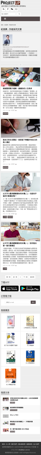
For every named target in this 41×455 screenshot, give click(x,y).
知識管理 (5, 113)
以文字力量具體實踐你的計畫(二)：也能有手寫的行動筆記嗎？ (20, 195)
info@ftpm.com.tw (24, 450)
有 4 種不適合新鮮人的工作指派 (19, 429)
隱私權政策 (21, 444)
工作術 (5, 217)
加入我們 (36, 444)
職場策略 (5, 167)
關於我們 (14, 444)
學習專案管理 (13, 410)
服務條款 (29, 444)
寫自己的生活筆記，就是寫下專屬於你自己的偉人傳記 (20, 141)
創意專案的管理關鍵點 (16, 407)
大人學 (8, 444)
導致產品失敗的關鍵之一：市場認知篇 (21, 421)
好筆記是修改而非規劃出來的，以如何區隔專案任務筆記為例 (24, 399)
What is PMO (14, 415)
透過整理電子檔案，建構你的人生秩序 (17, 88)
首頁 (2, 25)
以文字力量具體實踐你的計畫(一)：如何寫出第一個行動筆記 (20, 244)
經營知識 (12, 424)
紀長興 (5, 45)
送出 (33, 302)
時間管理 (10, 217)
